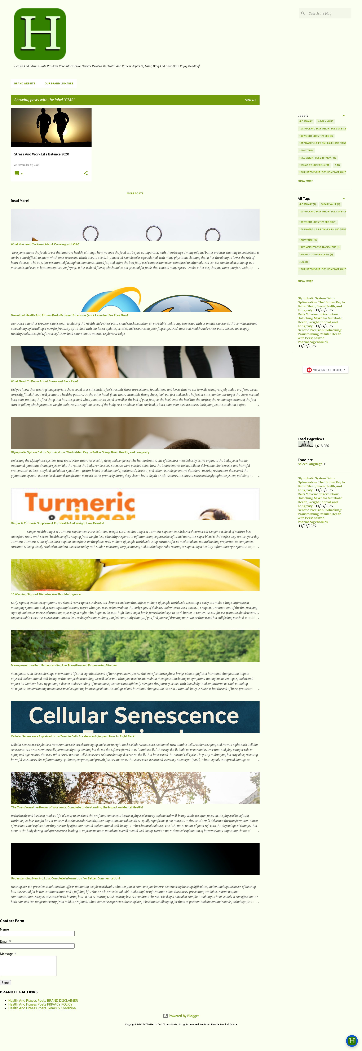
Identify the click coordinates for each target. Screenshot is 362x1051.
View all (250, 100)
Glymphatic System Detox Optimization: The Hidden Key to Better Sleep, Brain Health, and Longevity (80, 452)
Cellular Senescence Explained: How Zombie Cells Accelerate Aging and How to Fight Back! (73, 736)
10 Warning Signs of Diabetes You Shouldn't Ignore (46, 594)
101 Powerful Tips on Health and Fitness (324, 143)
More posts (135, 193)
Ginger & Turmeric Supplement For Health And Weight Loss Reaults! (57, 523)
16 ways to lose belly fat (314, 165)
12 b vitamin (306, 150)
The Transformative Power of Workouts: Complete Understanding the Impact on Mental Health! (77, 807)
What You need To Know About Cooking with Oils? (45, 244)
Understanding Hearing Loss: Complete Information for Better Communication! (65, 878)
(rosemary (306, 121)
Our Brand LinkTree (59, 83)
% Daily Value (325, 121)
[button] (85, 173)
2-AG (337, 165)
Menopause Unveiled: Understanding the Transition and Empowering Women (64, 665)
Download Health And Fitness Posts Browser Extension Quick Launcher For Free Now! (69, 315)
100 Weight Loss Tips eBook (316, 136)
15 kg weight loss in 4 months (317, 157)
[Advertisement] (276, 171)
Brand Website (24, 83)
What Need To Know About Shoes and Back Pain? (44, 381)
